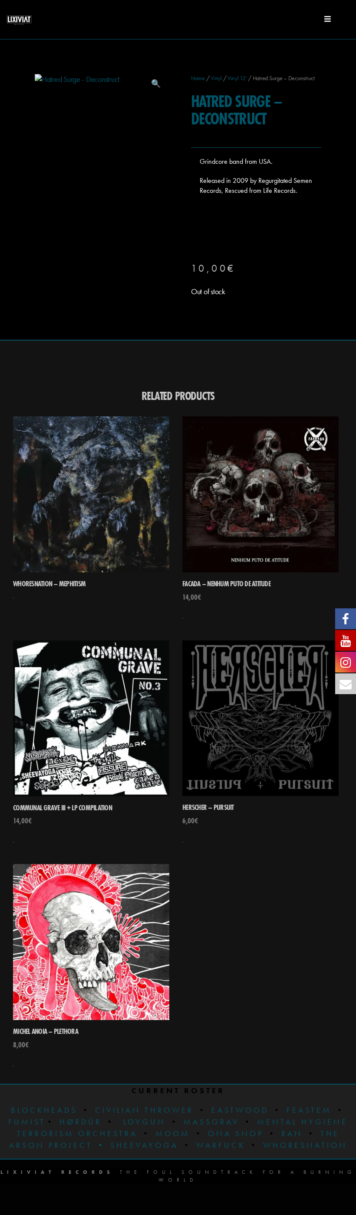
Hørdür (80, 1122)
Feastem (309, 1110)
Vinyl (216, 78)
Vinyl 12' (237, 78)
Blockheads (44, 1110)
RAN (292, 1133)
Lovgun (144, 1122)
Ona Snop (236, 1133)
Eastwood (240, 1110)
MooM (172, 1133)
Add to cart (182, 618)
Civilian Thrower (144, 1110)
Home (198, 78)
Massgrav (211, 1122)
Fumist (27, 1122)
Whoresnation (305, 1145)
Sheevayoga (137, 1145)
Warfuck (220, 1145)
